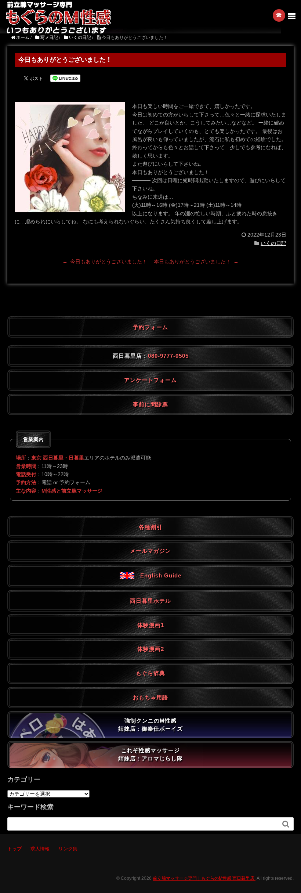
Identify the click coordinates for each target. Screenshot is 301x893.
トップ (14, 848)
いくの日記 (273, 243)
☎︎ (279, 15)
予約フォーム (150, 327)
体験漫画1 (150, 625)
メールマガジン (150, 551)
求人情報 (40, 848)
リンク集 (67, 848)
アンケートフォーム (150, 380)
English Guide (157, 575)
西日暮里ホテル (150, 601)
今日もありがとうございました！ (108, 261)
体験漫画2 (150, 649)
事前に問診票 (150, 404)
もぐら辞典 (150, 673)
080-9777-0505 (168, 356)
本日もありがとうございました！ (192, 261)
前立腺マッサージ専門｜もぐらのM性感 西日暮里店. (204, 878)
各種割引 (150, 527)
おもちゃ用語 (150, 697)
